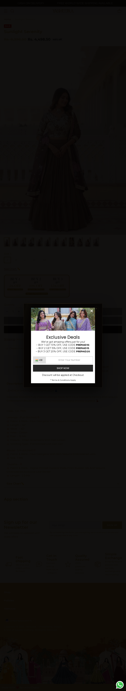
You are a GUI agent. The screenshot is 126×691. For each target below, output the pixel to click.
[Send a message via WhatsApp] (119, 684)
